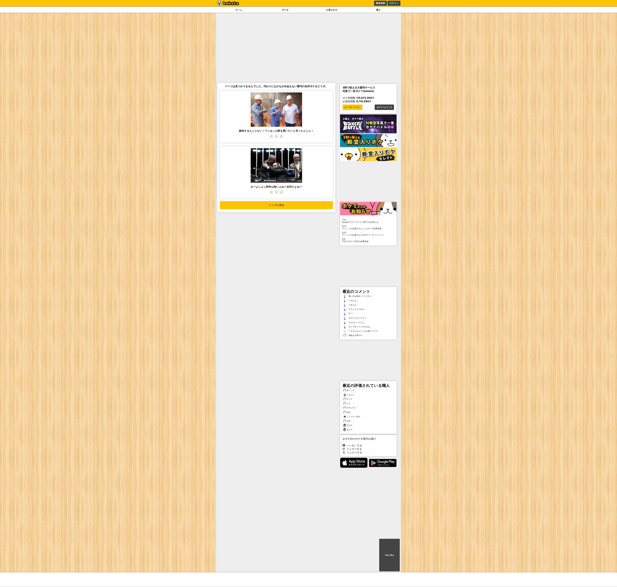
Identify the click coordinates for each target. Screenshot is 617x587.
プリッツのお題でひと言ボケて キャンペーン (363, 233)
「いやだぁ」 (352, 300)
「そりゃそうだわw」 (356, 309)
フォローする (353, 448)
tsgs (348, 412)
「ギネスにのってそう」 (357, 318)
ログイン (393, 3)
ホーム (238, 9)
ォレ (349, 403)
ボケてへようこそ (384, 107)
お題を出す (331, 9)
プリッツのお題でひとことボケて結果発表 (362, 227)
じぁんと (350, 394)
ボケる (285, 9)
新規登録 (380, 3)
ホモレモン (351, 407)
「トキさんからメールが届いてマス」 (363, 331)
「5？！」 (351, 313)
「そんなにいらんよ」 (356, 322)
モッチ (350, 399)
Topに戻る (389, 555)
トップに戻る (276, 205)
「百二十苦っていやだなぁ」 (359, 326)
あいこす (350, 390)
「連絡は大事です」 (355, 335)
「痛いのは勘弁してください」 (360, 296)
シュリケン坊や (353, 416)
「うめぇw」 (352, 305)
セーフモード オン (352, 107)
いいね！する (353, 445)
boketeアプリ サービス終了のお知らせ (360, 220)
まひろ (350, 425)
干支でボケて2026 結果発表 (355, 240)
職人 (378, 9)
